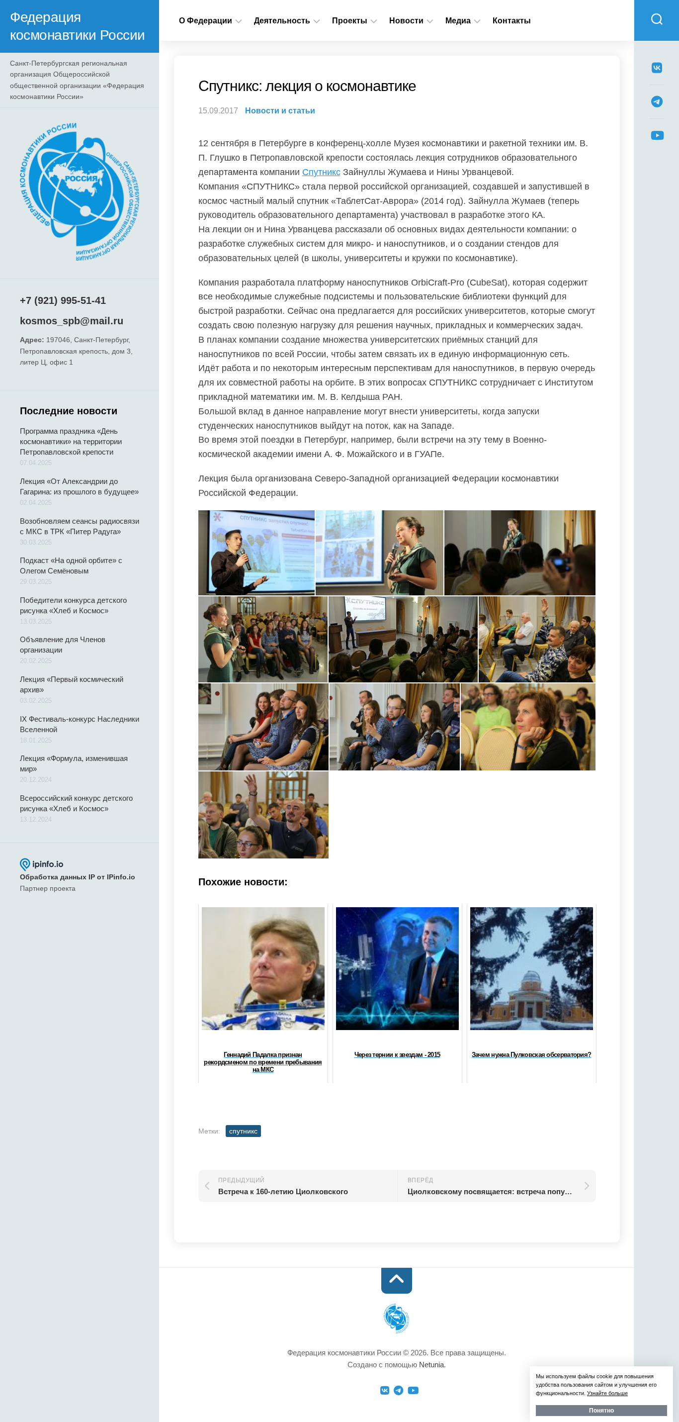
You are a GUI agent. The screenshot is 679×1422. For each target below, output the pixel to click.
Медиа (458, 20)
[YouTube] (656, 135)
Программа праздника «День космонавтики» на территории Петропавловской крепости (71, 441)
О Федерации (205, 20)
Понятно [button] (601, 1410)
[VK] (656, 68)
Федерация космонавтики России (77, 26)
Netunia (431, 1364)
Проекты (349, 20)
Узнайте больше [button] (607, 1393)
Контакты (512, 20)
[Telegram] (656, 101)
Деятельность (282, 20)
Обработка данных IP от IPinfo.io (77, 877)
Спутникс (321, 172)
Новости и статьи (280, 110)
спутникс (243, 1131)
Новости (406, 20)
